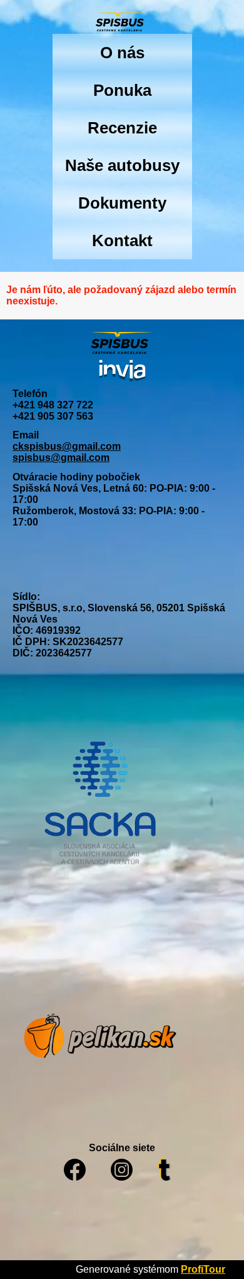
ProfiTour (203, 1269)
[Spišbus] (122, 23)
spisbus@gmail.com (61, 457)
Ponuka (122, 90)
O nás (122, 52)
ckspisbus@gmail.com (67, 446)
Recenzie (122, 128)
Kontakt (122, 240)
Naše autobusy (122, 165)
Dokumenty (122, 203)
